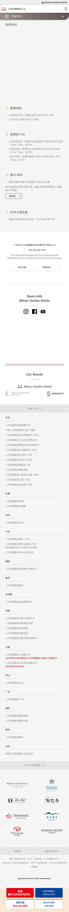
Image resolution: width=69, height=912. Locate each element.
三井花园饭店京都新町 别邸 (19, 623)
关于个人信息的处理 (39, 863)
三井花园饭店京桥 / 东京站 (18, 459)
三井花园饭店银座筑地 (16, 469)
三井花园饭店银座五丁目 (17, 464)
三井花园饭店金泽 (14, 585)
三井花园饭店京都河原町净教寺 (21, 638)
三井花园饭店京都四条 (16, 628)
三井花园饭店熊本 (14, 737)
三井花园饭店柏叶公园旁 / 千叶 (21, 545)
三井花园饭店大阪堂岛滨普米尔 (21, 664)
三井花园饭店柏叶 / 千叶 (17, 539)
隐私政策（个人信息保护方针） (47, 859)
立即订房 (20, 904)
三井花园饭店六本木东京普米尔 (21, 440)
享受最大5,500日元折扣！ (20, 893)
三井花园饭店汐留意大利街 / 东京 (22, 474)
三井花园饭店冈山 (14, 682)
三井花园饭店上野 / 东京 (17, 479)
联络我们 (47, 267)
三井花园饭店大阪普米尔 (31, 656)
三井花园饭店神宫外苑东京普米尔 (22, 444)
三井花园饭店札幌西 (15, 506)
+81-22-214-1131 (37, 250)
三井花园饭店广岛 (14, 699)
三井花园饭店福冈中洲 (16, 720)
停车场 (12, 196)
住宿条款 (17, 851)
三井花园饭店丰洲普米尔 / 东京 (21, 449)
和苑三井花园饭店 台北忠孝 (19, 753)
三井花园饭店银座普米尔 (17, 425)
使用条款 (34, 867)
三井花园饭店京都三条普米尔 (20, 618)
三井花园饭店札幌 (14, 501)
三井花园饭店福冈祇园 (16, 715)
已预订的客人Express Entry (49, 893)
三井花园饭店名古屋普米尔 (18, 601)
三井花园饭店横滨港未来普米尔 (21, 568)
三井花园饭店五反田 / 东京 (18, 484)
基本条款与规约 (52, 851)
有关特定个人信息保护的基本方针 (15, 863)
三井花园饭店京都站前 (16, 633)
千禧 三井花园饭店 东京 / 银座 (20, 430)
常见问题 (22, 267)
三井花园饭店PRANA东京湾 (19, 552)
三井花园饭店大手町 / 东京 (18, 454)
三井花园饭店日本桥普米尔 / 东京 (22, 435)
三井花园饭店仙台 (14, 522)
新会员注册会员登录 (49, 904)
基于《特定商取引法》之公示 (21, 859)
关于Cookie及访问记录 (58, 863)
